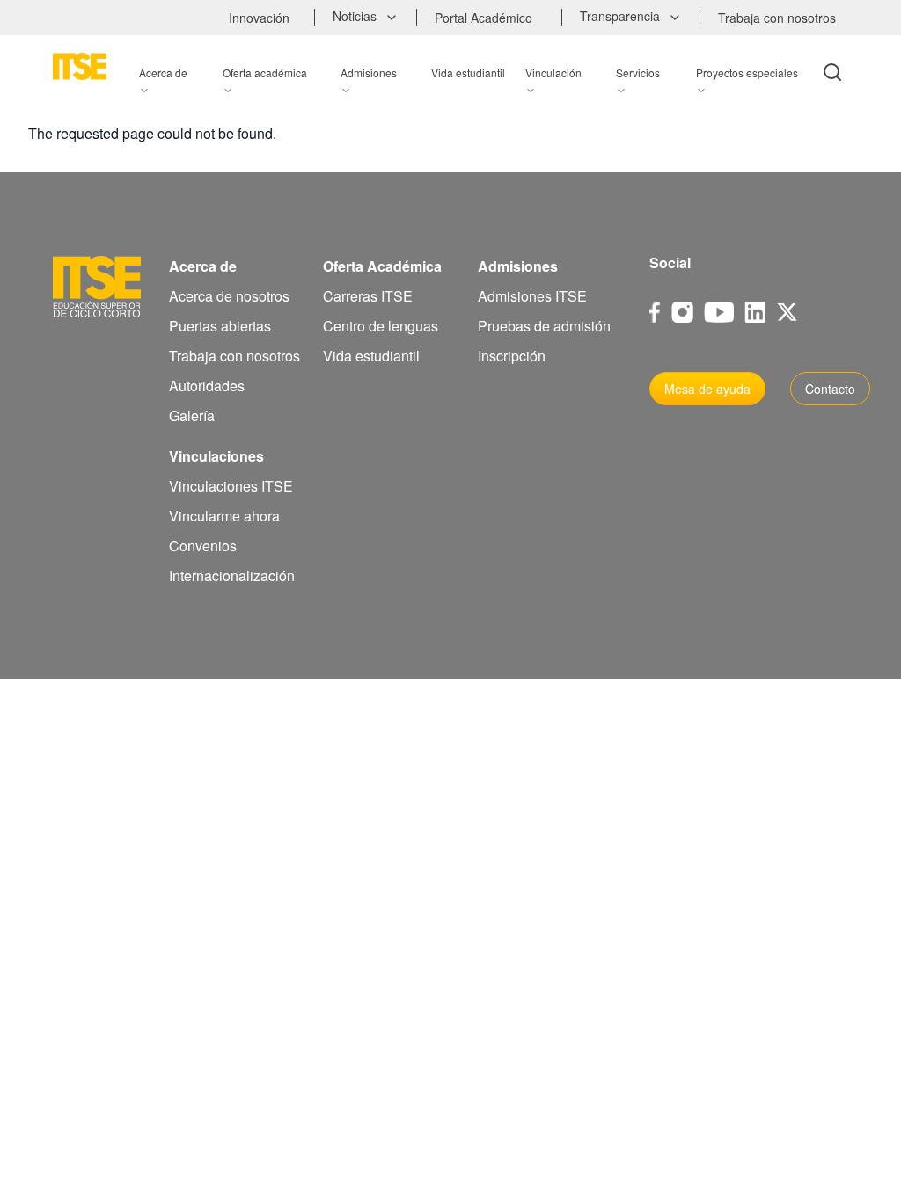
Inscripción (512, 356)
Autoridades (207, 385)
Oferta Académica (382, 266)
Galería (192, 415)
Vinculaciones (216, 456)
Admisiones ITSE (532, 296)
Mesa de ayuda (707, 388)
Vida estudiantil (371, 356)
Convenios (203, 545)
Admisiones (518, 266)
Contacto (830, 388)
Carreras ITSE (368, 296)
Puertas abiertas (220, 326)
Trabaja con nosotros (234, 356)
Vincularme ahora (224, 516)
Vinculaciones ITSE (231, 486)
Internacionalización (232, 575)
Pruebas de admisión (544, 326)
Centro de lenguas (380, 326)
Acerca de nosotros (229, 296)
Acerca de (203, 266)
